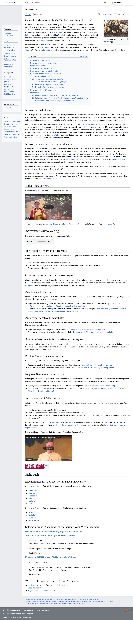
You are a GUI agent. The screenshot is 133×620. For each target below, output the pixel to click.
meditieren (44, 47)
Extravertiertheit (102, 309)
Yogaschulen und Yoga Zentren (41, 590)
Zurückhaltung (94, 367)
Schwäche (89, 124)
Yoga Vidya (73, 224)
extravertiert (57, 32)
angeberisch (76, 329)
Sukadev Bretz (52, 224)
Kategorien (29, 599)
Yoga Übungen (34, 588)
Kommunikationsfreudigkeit (39, 311)
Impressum (27, 617)
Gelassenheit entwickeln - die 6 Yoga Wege (40, 437)
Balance (121, 132)
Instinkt (31, 512)
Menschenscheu (34, 391)
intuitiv (31, 498)
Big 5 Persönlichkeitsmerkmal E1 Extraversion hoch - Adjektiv (94, 601)
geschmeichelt (98, 385)
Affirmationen (47, 50)
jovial (30, 504)
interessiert (32, 493)
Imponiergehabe (106, 332)
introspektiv (33, 496)
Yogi (84, 45)
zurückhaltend (96, 365)
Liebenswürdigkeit (74, 311)
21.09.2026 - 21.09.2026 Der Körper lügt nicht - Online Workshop (50, 536)
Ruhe (27, 35)
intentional (32, 490)
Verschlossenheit (121, 388)
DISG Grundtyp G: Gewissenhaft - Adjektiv (40, 603)
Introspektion (33, 520)
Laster (103, 283)
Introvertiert (30, 196)
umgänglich (68, 306)
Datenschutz (5, 617)
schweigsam (108, 365)
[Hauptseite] (11, 14)
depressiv (123, 159)
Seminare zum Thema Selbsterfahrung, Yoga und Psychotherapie (53, 531)
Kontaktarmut (48, 391)
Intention (32, 518)
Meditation (108, 224)
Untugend (29, 285)
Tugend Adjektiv (70, 599)
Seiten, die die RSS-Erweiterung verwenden (48, 599)
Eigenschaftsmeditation (66, 425)
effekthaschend (88, 329)
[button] (48, 207)
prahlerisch (100, 329)
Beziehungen (45, 40)
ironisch (31, 501)
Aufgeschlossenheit (118, 309)
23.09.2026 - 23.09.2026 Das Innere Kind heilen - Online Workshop (50, 557)
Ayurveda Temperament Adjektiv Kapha (70, 603)
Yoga (27, 50)
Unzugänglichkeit (105, 388)
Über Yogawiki (16, 617)
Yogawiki (11, 2)
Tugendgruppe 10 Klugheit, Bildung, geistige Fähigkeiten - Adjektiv (49, 601)
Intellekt (31, 515)
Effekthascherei (92, 332)
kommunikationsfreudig (52, 306)
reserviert (85, 365)
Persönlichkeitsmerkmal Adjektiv (89, 599)
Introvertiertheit (50, 178)
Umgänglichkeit (58, 311)
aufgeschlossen (34, 306)
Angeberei (80, 332)
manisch (115, 159)
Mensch (38, 149)
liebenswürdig (79, 306)
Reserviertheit (81, 367)
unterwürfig (110, 385)
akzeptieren (71, 159)
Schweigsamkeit (107, 367)
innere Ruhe (54, 135)
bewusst (56, 115)
